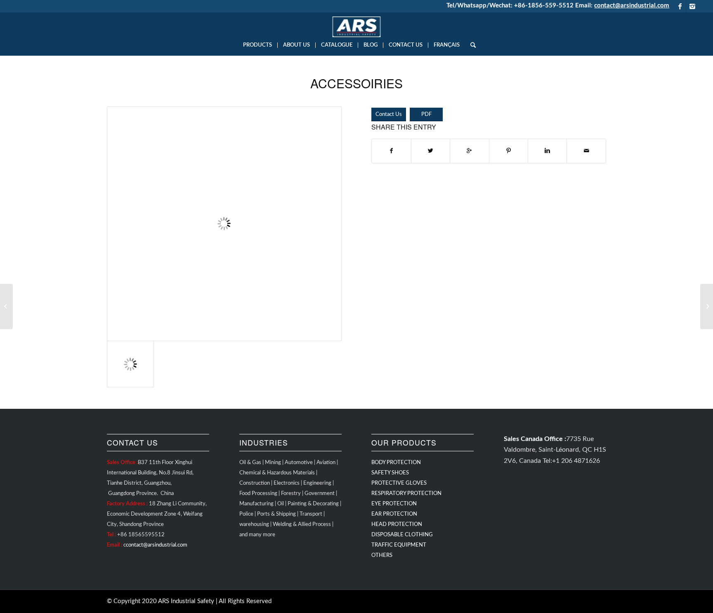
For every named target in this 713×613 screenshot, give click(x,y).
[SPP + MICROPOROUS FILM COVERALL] (706, 306)
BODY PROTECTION (396, 462)
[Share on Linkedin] (547, 151)
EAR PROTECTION (394, 514)
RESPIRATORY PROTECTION (406, 493)
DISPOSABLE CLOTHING (402, 535)
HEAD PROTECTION (396, 524)
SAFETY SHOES (390, 473)
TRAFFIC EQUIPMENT (398, 545)
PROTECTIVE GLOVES (399, 483)
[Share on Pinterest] (508, 151)
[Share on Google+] (469, 151)
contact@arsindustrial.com (631, 5)
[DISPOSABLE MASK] (6, 306)
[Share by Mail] (586, 151)
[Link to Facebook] (680, 6)
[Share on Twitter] (430, 151)
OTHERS (381, 555)
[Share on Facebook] (391, 151)
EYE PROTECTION (394, 504)
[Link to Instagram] (692, 6)
